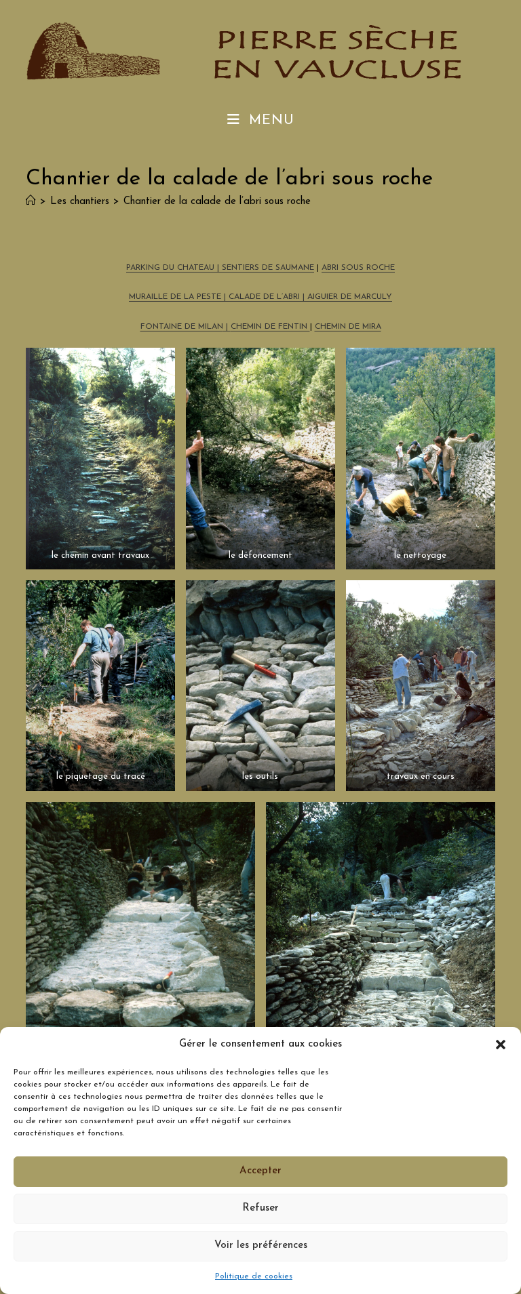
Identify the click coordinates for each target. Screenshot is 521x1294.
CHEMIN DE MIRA (348, 327)
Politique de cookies (253, 1276)
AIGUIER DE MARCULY (349, 297)
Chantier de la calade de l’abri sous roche (217, 202)
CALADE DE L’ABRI (266, 297)
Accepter (260, 1171)
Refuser (260, 1208)
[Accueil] (31, 202)
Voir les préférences (260, 1245)
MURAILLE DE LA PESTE (175, 297)
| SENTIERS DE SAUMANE (264, 268)
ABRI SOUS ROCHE (358, 268)
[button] (500, 1044)
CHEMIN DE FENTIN (270, 327)
